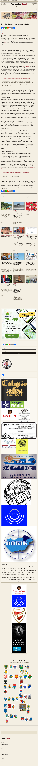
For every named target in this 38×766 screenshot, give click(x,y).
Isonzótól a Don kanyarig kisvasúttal (5, 212)
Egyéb (14, 210)
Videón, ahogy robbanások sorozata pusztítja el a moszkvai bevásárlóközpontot (16, 78)
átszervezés (17, 581)
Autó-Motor (15, 9)
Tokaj (25, 666)
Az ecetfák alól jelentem (31, 210)
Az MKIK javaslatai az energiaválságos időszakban (18, 263)
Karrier (4, 576)
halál (24, 574)
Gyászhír (20, 574)
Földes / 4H (10, 574)
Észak (21, 9)
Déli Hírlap (32, 9)
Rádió (24, 577)
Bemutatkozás (3, 755)
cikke (5, 42)
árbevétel (9, 581)
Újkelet (31, 579)
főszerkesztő (15, 574)
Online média (9, 577)
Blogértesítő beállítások (4, 757)
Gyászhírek (26, 9)
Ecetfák (3, 9)
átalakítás (13, 581)
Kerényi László (11, 576)
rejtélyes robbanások (26, 66)
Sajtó (29, 577)
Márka (19, 576)
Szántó (19, 4)
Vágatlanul (9, 9)
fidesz (6, 574)
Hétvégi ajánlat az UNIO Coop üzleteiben (31, 212)
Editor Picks (32, 570)
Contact (2, 758)
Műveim (24, 576)
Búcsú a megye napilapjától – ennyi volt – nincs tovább (30, 263)
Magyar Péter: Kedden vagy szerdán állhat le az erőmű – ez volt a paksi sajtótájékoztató (6, 286)
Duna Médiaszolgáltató (16, 570)
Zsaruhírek (15, 579)
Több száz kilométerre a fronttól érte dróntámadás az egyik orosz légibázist (15, 172)
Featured (20, 572)
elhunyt (15, 572)
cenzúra (10, 570)
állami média (5, 581)
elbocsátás (12, 572)
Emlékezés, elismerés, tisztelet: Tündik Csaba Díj (6, 263)
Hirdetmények (30, 574)
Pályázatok (18, 577)
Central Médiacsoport (5, 570)
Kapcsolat (35, 0)
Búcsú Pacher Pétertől (6, 236)
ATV (27, 566)
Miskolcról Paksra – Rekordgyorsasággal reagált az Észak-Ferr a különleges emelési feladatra (18, 214)
